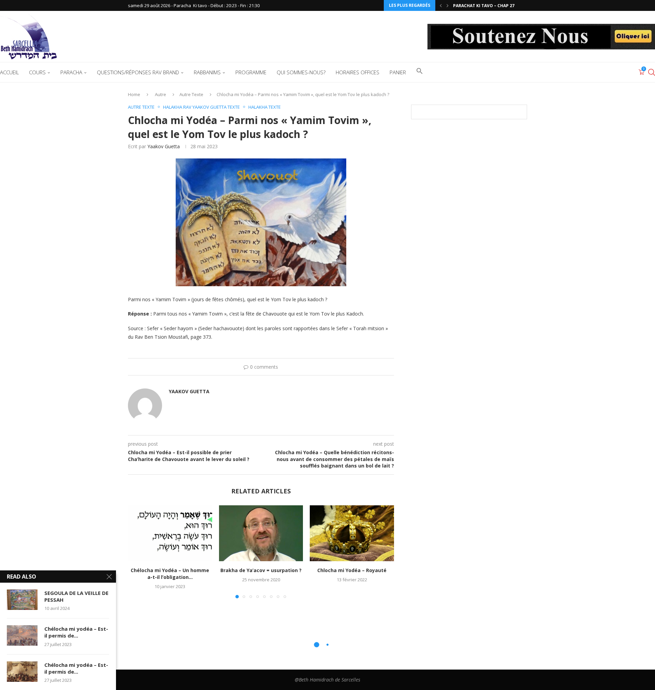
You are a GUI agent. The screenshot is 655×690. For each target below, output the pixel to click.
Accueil (9, 72)
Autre (160, 94)
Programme (250, 72)
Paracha (71, 72)
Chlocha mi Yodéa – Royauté (352, 570)
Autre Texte (191, 94)
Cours (37, 72)
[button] (440, 5)
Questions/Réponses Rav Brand (138, 72)
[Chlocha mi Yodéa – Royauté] (352, 533)
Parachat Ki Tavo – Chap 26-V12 (488, 6)
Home (134, 94)
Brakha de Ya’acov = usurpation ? (261, 570)
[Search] (651, 72)
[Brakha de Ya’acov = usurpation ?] (261, 533)
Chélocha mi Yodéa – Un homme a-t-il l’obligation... (170, 573)
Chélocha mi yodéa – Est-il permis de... (76, 632)
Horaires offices (357, 72)
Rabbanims (207, 72)
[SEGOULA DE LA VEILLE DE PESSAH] (22, 599)
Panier (398, 72)
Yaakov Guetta (163, 146)
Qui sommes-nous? (301, 72)
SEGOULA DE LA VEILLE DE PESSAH (76, 596)
